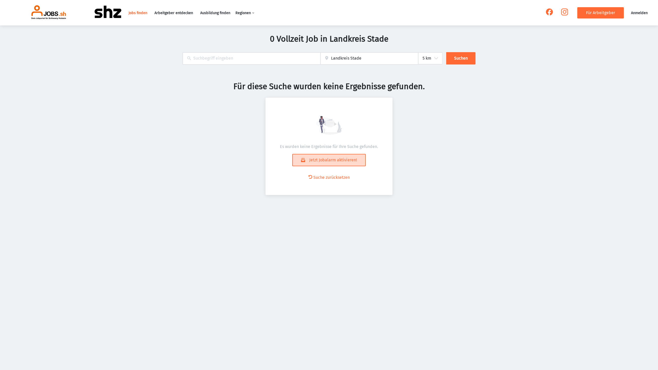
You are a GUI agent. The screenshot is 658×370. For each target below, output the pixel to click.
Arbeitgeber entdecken (173, 13)
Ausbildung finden (215, 13)
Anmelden (639, 13)
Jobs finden (138, 13)
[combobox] (251, 58)
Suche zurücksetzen (331, 177)
